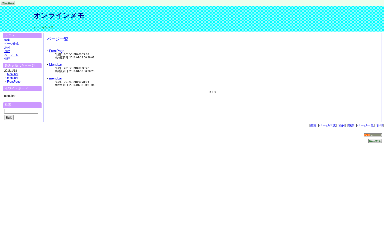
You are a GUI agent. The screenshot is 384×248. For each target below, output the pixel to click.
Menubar (55, 64)
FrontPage (56, 51)
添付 (7, 47)
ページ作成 (11, 43)
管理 (7, 58)
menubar (55, 78)
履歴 (7, 51)
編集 (7, 40)
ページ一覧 (11, 55)
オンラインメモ (59, 15)
